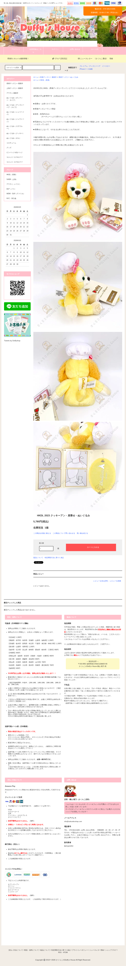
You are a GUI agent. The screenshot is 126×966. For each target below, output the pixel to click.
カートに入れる (93, 547)
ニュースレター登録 (96, 950)
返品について (38, 557)
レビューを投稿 (115, 581)
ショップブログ (111, 950)
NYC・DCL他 (11, 198)
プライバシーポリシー (80, 950)
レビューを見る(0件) (100, 581)
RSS (60, 952)
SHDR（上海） (12, 179)
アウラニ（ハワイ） (14, 184)
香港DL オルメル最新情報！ (18, 59)
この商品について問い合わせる (64, 533)
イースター (106, 66)
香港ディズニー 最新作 (48, 77)
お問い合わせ (75, 49)
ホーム (35, 77)
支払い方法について (15, 950)
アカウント (15, 49)
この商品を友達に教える (42, 533)
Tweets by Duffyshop (12, 341)
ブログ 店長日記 (60, 59)
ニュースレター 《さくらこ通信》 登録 (96, 59)
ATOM (65, 952)
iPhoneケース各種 (86, 69)
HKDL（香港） (45, 80)
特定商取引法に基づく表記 (54, 557)
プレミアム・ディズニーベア (90, 66)
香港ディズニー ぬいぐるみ (68, 77)
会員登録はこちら (35, 50)
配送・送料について (31, 950)
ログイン (55, 49)
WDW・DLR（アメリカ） (16, 194)
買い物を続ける (82, 533)
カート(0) (94, 49)
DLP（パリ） (11, 189)
